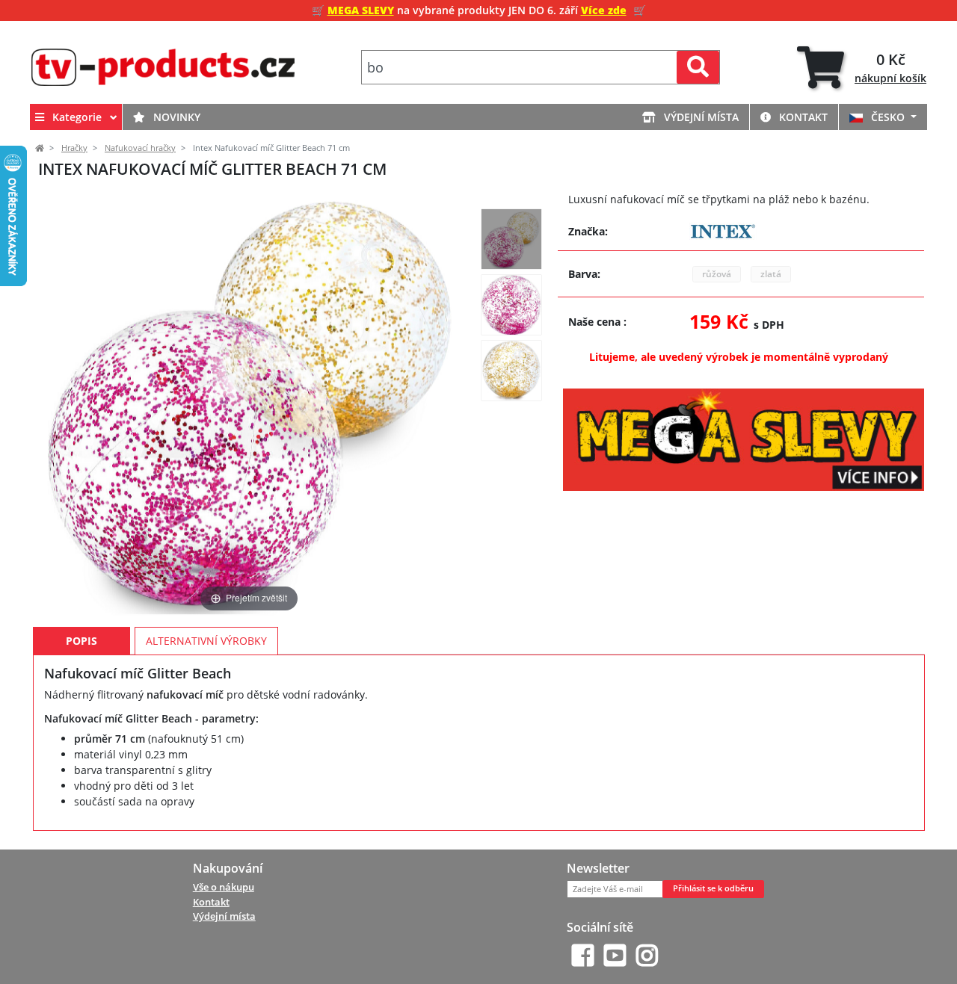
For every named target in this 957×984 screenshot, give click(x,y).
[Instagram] (647, 955)
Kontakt (802, 117)
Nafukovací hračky (140, 148)
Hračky (74, 148)
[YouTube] (615, 955)
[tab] (861, 67)
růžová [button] (716, 273)
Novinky (175, 117)
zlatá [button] (770, 273)
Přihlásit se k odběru (713, 888)
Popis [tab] (81, 641)
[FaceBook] (583, 955)
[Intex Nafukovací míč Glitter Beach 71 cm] (511, 239)
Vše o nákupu (223, 887)
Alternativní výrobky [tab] (206, 641)
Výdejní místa (700, 117)
